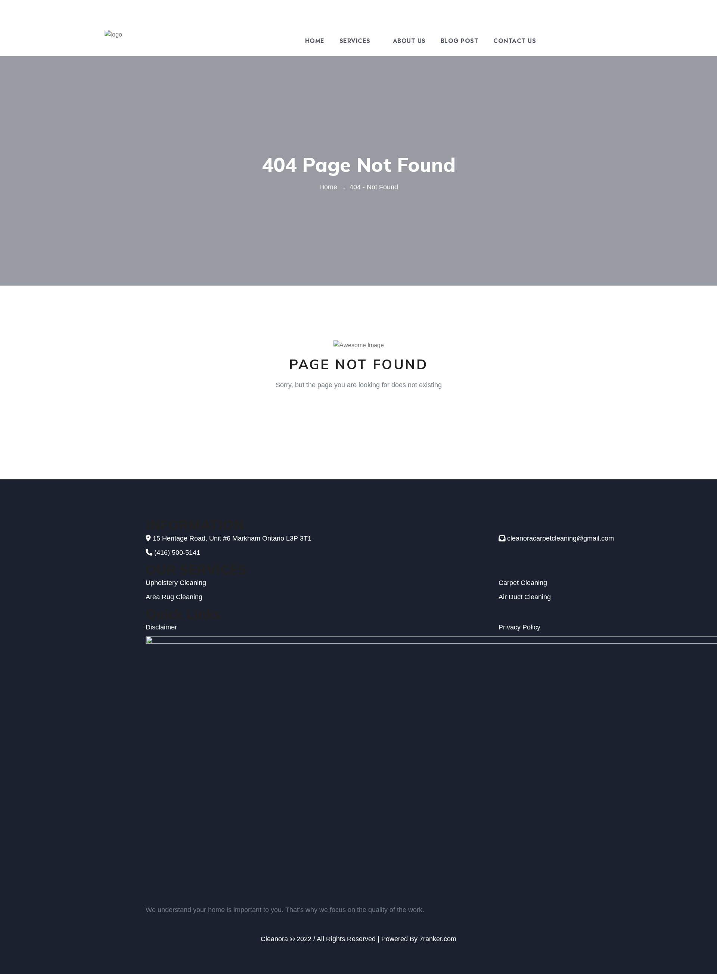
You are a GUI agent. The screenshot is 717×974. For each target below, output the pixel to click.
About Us (409, 41)
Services (354, 41)
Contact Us (514, 41)
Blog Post (460, 41)
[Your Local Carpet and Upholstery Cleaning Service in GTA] (113, 40)
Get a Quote (581, 41)
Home (315, 41)
